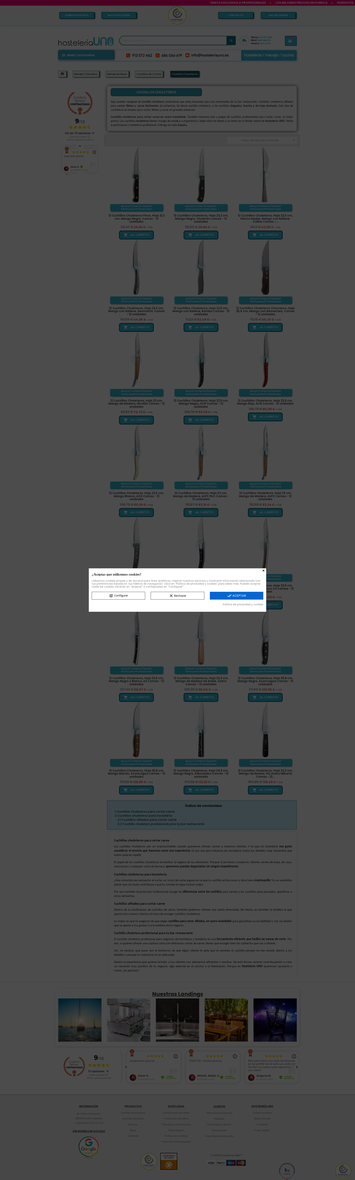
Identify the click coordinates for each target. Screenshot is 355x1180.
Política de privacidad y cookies (243, 604)
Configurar (118, 596)
